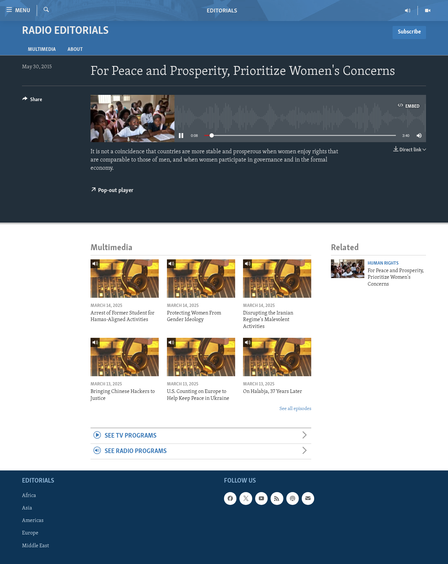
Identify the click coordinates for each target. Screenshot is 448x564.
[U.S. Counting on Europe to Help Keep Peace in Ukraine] (201, 357)
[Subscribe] (308, 498)
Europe (30, 533)
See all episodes (295, 408)
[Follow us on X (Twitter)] (245, 498)
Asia (27, 508)
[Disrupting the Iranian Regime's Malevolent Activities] (277, 278)
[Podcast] (292, 498)
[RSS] (277, 498)
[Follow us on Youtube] (261, 498)
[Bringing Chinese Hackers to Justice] (125, 357)
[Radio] (408, 10)
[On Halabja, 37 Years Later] (277, 357)
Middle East (35, 546)
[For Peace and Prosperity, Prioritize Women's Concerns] (347, 268)
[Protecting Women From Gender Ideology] (201, 278)
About (75, 49)
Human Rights (383, 263)
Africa (29, 496)
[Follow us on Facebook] (230, 498)
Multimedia (42, 49)
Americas (33, 521)
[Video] (428, 10)
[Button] (32, 101)
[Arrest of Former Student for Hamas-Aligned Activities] (125, 278)
